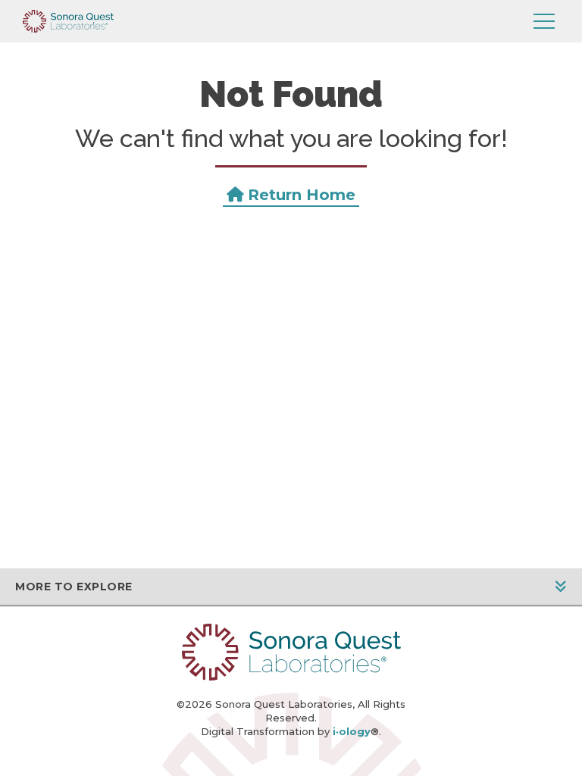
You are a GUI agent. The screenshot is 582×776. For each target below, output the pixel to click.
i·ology (352, 731)
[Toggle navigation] (544, 21)
